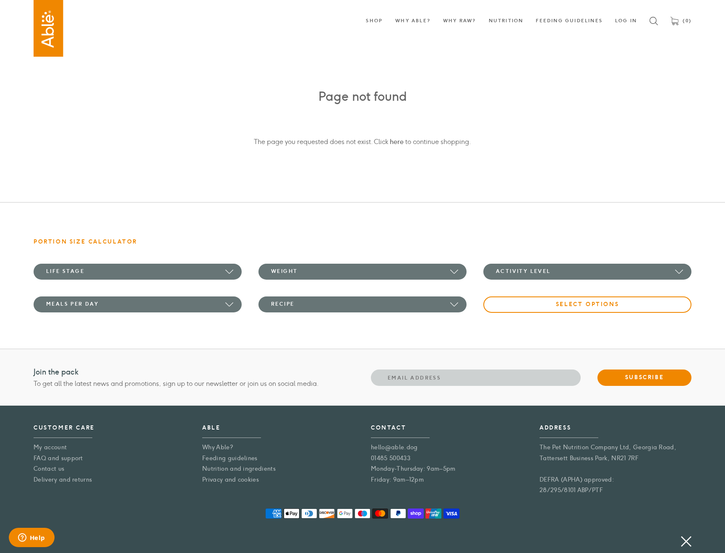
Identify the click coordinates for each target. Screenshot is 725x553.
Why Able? (217, 447)
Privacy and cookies (230, 479)
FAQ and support (58, 458)
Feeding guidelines (230, 458)
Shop (374, 21)
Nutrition (506, 21)
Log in (626, 21)
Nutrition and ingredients (239, 468)
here (397, 142)
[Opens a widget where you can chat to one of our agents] (31, 538)
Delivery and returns (63, 479)
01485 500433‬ (390, 458)
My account (50, 447)
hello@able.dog (394, 447)
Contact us (49, 468)
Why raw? (459, 21)
